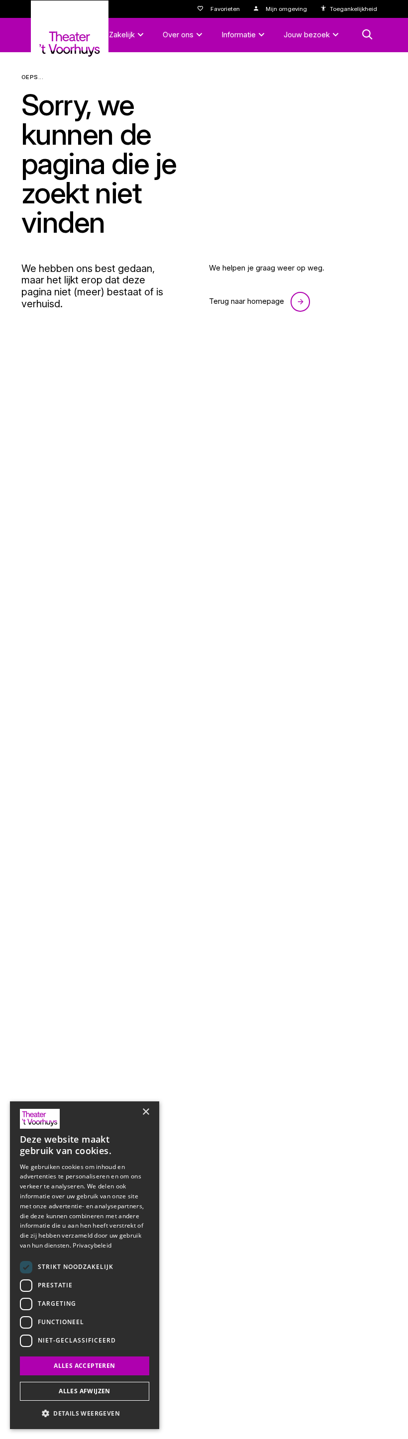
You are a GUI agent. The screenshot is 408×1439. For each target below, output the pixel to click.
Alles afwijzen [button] (84, 1391)
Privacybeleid (92, 1245)
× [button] (145, 1112)
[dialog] (84, 1265)
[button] (84, 1413)
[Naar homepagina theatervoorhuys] (69, 37)
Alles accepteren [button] (84, 1365)
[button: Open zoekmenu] (367, 34)
